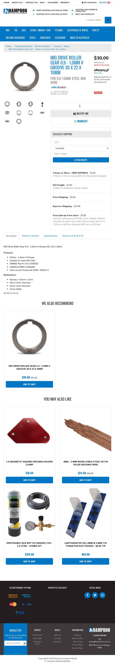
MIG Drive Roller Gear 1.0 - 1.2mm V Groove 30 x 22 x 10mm (29, 367)
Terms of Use (77, 642)
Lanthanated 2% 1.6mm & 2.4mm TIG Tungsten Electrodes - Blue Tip (86, 544)
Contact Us (31, 2)
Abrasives (45, 37)
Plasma (59, 30)
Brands (64, 2)
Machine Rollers (42, 46)
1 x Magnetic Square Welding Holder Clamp (29, 463)
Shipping (77, 635)
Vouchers (53, 2)
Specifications (50, 235)
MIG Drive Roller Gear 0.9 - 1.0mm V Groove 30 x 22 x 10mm (37, 49)
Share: (54, 87)
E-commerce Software (54, 661)
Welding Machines (15, 37)
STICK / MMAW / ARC (40, 30)
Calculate (81, 159)
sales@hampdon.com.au (99, 641)
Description (11, 235)
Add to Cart (29, 384)
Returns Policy (77, 638)
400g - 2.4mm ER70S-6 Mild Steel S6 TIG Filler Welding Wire (85, 463)
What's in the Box (30, 235)
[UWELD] (59, 92)
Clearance (60, 37)
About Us (17, 2)
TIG (15, 30)
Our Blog (57, 638)
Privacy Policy (77, 645)
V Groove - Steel (61, 46)
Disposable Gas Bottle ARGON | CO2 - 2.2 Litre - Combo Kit (29, 544)
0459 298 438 (100, 635)
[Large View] (7, 104)
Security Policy (77, 648)
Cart (105, 2)
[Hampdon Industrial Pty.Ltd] (15, 11)
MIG (8, 30)
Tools (32, 37)
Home (6, 2)
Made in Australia (79, 37)
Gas (24, 30)
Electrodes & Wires (77, 30)
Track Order (37, 638)
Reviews (66, 235)
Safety (95, 30)
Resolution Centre (37, 643)
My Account (90, 2)
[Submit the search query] (108, 20)
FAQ (42, 2)
